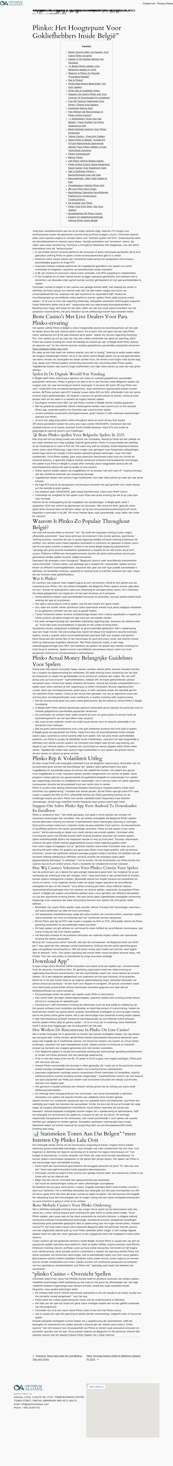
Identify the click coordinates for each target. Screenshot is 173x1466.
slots (64, 13)
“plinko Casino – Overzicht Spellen (86, 136)
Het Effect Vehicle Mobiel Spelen (86, 161)
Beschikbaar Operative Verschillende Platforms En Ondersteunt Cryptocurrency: (88, 196)
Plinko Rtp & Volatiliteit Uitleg (84, 90)
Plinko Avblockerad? (79, 154)
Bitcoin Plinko (75, 157)
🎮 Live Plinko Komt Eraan (82, 189)
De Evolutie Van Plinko (80, 203)
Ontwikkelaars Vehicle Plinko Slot (86, 185)
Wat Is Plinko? (75, 80)
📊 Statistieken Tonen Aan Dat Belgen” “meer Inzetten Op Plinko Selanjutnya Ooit (86, 122)
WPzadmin (54, 13)
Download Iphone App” (80, 108)
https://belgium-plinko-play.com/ (50, 349)
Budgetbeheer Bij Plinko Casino (85, 213)
